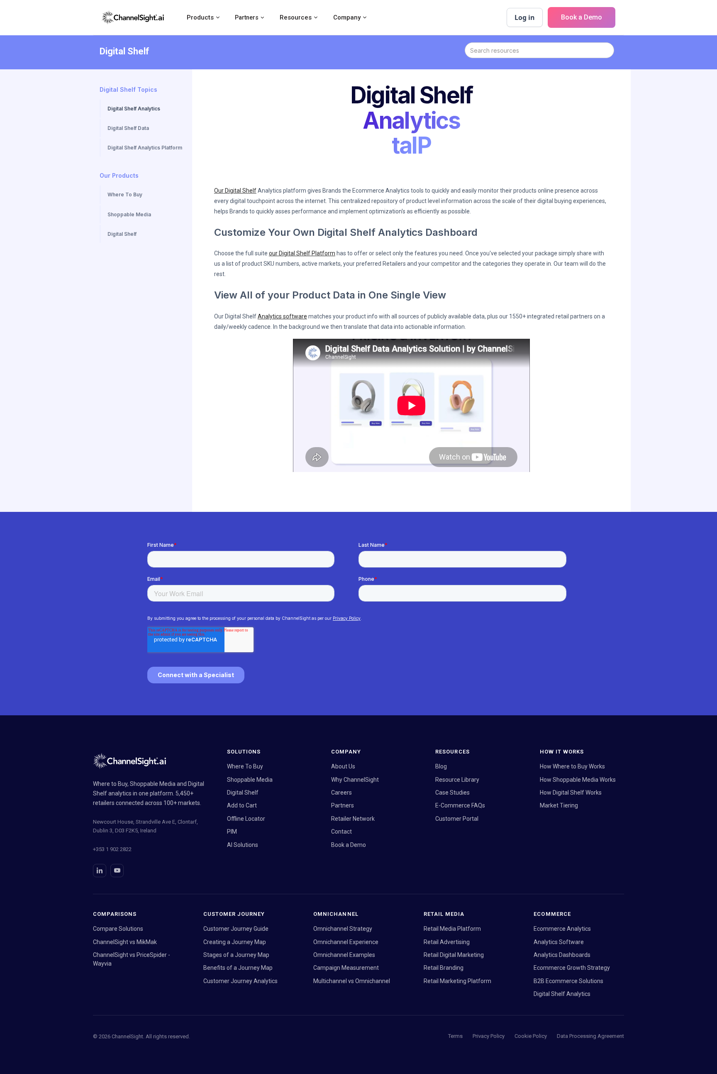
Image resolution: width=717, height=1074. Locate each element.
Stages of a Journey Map (236, 955)
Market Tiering (559, 805)
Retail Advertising (447, 942)
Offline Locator (246, 818)
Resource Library (457, 779)
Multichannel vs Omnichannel (351, 981)
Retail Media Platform (452, 928)
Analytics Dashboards (562, 955)
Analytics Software (559, 942)
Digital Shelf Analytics (562, 994)
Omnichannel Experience (345, 942)
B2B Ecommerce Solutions (568, 981)
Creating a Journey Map (234, 942)
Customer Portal (456, 818)
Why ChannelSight (355, 779)
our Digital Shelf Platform (302, 253)
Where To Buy (245, 766)
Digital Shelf (243, 792)
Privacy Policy (489, 1036)
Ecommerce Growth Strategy (572, 967)
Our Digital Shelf (235, 190)
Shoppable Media (250, 779)
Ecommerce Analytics (562, 928)
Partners (342, 805)
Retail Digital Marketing (454, 955)
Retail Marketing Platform (457, 981)
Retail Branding (443, 967)
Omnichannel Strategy (342, 928)
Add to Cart (242, 805)
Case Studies (452, 792)
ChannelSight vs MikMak (125, 942)
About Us (343, 766)
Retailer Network (353, 818)
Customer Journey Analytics (240, 981)
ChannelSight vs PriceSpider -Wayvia (131, 959)
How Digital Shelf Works (571, 792)
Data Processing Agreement (590, 1036)
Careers (341, 792)
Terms (455, 1036)
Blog (441, 766)
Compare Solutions (118, 928)
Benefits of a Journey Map (238, 967)
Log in (525, 17)
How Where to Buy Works (572, 766)
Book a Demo (581, 17)
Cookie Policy (531, 1036)
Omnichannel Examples (344, 955)
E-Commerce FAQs (460, 805)
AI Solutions (242, 845)
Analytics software (282, 316)
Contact (341, 831)
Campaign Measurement (346, 967)
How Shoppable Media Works (578, 779)
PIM (232, 831)
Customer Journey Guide (235, 928)
